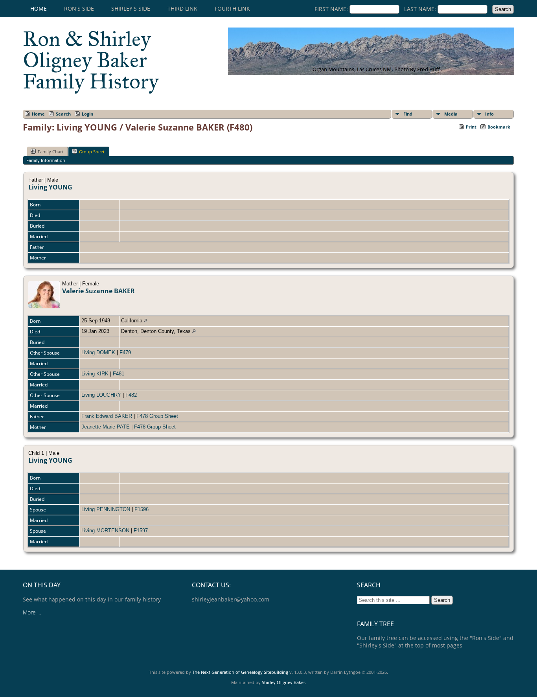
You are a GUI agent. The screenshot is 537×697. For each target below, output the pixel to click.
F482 (131, 395)
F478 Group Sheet (157, 416)
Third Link (182, 8)
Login (87, 114)
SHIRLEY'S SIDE (130, 8)
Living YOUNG (50, 187)
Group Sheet (92, 151)
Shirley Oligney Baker (283, 682)
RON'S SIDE (79, 8)
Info (489, 114)
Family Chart (50, 151)
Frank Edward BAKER (106, 416)
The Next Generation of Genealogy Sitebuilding (240, 672)
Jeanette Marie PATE (105, 427)
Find (407, 114)
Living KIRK (95, 374)
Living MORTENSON (105, 530)
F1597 (141, 530)
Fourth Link (232, 8)
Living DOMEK (98, 352)
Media (451, 114)
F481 (118, 374)
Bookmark (498, 127)
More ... (32, 612)
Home (38, 8)
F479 (125, 352)
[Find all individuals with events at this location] (145, 321)
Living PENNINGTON (105, 509)
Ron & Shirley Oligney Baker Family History (91, 60)
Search (63, 114)
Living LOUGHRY (101, 395)
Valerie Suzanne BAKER (98, 291)
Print (471, 127)
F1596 (141, 509)
